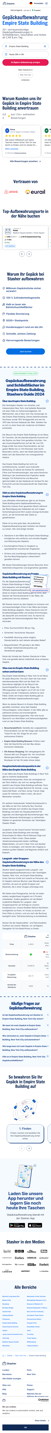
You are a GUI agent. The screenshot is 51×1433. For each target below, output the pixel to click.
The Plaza (30, 1334)
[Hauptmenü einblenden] (46, 3)
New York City (25, 75)
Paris (29, 1370)
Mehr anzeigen (11, 149)
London (5, 1370)
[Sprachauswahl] (31, 3)
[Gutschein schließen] (47, 575)
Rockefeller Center (33, 1327)
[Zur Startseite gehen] (9, 3)
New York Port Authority (35, 1311)
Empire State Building (9, 1323)
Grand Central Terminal (10, 1327)
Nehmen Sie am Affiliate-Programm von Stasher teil (37, 1396)
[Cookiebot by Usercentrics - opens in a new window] (38, 1400)
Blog (4, 1393)
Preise (30, 1385)
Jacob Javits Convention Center (13, 1334)
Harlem (4, 1330)
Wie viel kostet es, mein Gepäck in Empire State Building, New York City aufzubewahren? (24, 1038)
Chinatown (6, 1319)
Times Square (31, 1338)
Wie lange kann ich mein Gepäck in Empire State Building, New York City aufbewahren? (24, 1048)
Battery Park (6, 1300)
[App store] (35, 1225)
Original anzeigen (20, 153)
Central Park (6, 1311)
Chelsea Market (7, 1315)
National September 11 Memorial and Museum (38, 1308)
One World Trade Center (35, 1315)
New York (31, 1374)
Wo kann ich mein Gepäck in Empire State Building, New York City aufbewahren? (21, 1027)
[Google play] (17, 1225)
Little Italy (5, 1338)
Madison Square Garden (10, 1342)
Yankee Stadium (32, 1346)
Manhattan (6, 1346)
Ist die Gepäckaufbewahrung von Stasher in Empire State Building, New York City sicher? (23, 1017)
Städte (9, 1356)
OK (25, 1427)
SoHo (29, 1330)
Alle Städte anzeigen (11, 1378)
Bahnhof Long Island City (11, 1296)
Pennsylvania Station (34, 1319)
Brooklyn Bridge (7, 1308)
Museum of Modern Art (35, 1304)
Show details (40, 1421)
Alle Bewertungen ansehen (24, 161)
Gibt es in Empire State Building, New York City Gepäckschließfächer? (23, 1058)
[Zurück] (22, 254)
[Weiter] (29, 254)
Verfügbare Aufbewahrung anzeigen (25, 62)
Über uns (6, 1385)
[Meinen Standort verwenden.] (45, 46)
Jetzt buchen (26, 351)
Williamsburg (31, 1342)
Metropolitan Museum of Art (36, 1300)
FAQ (4, 1389)
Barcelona (7, 1374)
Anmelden (38, 3)
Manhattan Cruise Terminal (36, 1296)
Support (30, 1389)
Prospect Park (32, 1323)
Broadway (5, 1304)
